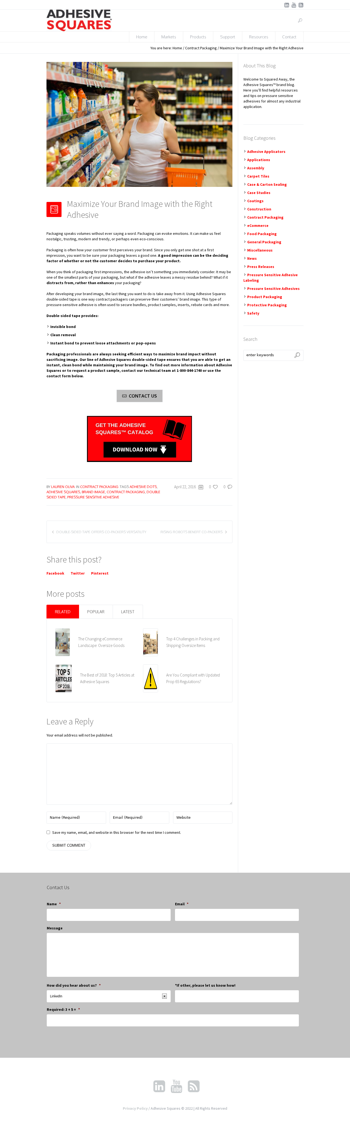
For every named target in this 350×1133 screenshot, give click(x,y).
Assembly (255, 167)
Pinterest (100, 573)
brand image (93, 492)
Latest (128, 611)
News (252, 258)
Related (63, 611)
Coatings (255, 200)
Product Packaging (264, 296)
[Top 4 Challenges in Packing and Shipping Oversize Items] (150, 642)
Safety (253, 313)
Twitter (78, 573)
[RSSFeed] (301, 5)
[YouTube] (293, 5)
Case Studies (258, 192)
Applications (258, 159)
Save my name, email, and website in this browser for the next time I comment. (116, 832)
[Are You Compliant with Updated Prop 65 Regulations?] (150, 678)
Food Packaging (262, 233)
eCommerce (258, 225)
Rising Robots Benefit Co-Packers (192, 532)
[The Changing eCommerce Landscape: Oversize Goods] (63, 642)
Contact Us (143, 396)
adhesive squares (63, 492)
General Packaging (264, 241)
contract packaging (126, 492)
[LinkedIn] (286, 5)
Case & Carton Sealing (267, 184)
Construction (259, 209)
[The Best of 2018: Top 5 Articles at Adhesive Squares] (64, 678)
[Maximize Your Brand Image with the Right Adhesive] (139, 124)
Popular (95, 611)
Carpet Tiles (258, 176)
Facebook (55, 573)
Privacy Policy (135, 1108)
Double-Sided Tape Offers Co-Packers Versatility (101, 532)
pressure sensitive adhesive (93, 497)
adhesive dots (143, 486)
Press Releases (260, 266)
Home (177, 47)
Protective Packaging (267, 304)
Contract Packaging (201, 47)
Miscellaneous (260, 250)
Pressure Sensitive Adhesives (273, 288)
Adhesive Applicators (266, 151)
